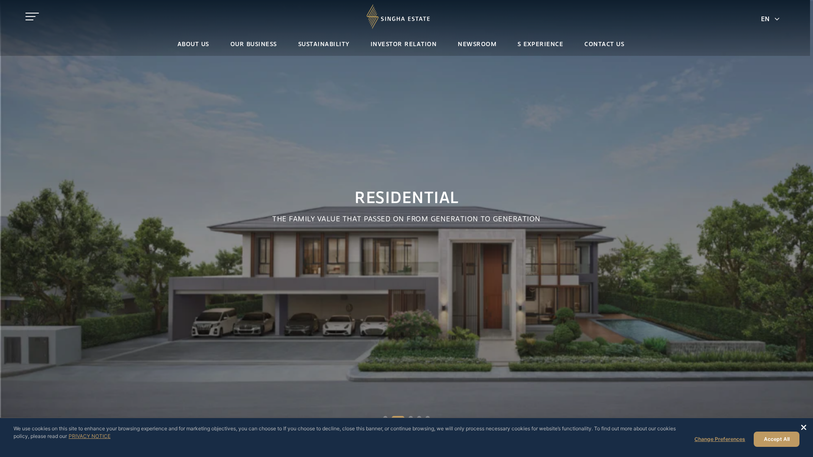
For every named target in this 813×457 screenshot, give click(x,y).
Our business (253, 44)
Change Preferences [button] (719, 439)
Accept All (777, 439)
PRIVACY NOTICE (90, 436)
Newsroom (477, 44)
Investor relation (404, 44)
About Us (193, 44)
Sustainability (323, 44)
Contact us (604, 44)
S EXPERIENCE (540, 44)
